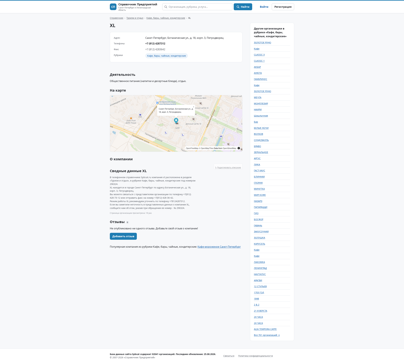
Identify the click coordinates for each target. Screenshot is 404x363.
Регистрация (282, 7)
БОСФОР (258, 219)
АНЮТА (258, 72)
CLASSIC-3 (259, 54)
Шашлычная (261, 115)
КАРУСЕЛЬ (259, 243)
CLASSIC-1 (259, 60)
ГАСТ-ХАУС (259, 170)
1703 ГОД (259, 292)
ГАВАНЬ (258, 225)
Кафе (256, 48)
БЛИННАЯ (259, 176)
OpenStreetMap (229, 148)
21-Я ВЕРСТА (260, 310)
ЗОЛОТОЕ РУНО (262, 42)
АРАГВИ (258, 280)
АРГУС (257, 158)
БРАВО (257, 146)
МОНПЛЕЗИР (261, 103)
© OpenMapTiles (206, 148)
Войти (264, 7)
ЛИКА (257, 164)
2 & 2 (256, 304)
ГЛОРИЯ (258, 182)
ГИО (256, 213)
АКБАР (257, 66)
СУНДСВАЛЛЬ (261, 140)
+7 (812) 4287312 (155, 43)
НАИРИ (258, 109)
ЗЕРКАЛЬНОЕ (261, 152)
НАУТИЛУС (260, 274)
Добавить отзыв (123, 236)
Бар (256, 121)
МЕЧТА (257, 97)
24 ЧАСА (258, 316)
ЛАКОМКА (259, 262)
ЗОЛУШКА (259, 237)
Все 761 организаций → (267, 335)
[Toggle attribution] (239, 148)
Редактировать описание (228, 167)
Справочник (116, 17)
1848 (256, 298)
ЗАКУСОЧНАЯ (261, 231)
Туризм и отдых (134, 17)
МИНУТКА (259, 188)
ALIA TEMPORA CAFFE (265, 329)
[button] (176, 121)
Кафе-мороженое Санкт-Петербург (219, 246)
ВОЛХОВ (258, 133)
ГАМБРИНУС (260, 79)
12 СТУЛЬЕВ (260, 286)
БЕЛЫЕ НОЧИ (261, 127)
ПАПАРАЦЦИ (260, 207)
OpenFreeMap (192, 148)
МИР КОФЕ (260, 194)
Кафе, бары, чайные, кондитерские (165, 17)
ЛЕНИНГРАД (260, 268)
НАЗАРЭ (258, 201)
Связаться (228, 355)
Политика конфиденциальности (255, 355)
